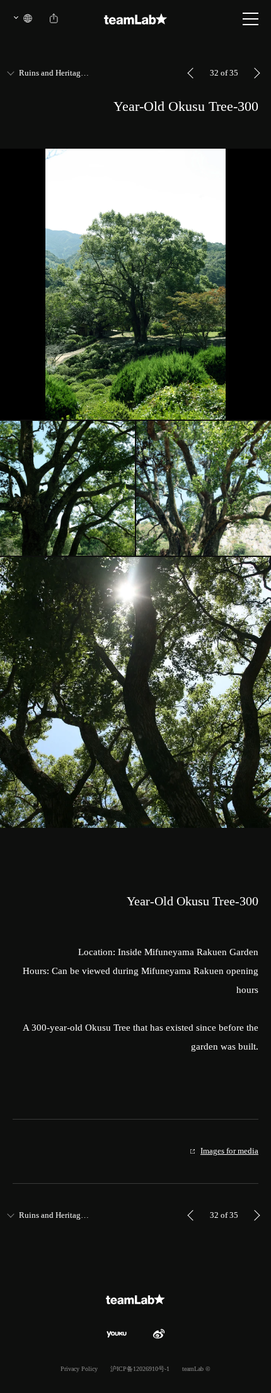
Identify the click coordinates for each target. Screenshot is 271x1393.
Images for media (229, 1150)
